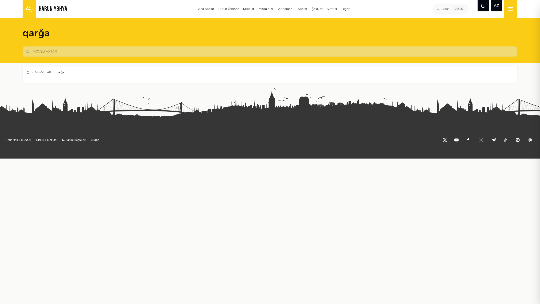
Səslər (302, 9)
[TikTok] (505, 140)
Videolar (284, 9)
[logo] (29, 9)
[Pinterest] (517, 140)
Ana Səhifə (206, 9)
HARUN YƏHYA (53, 9)
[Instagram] (481, 140)
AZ (496, 5)
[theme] (483, 5)
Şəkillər (317, 9)
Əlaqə (95, 140)
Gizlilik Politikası (46, 140)
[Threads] (530, 140)
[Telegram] (493, 140)
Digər (346, 9)
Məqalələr (265, 9)
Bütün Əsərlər (228, 9)
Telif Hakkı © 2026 (18, 140)
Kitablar (248, 9)
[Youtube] (456, 140)
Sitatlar (332, 9)
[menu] (510, 9)
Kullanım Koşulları (74, 140)
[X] (445, 140)
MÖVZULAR (43, 72)
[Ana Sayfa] (28, 72)
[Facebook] (468, 140)
